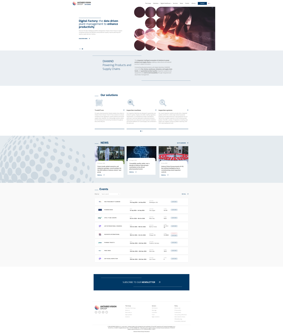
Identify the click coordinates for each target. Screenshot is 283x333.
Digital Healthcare (166, 3)
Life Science (154, 308)
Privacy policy (178, 310)
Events (187, 3)
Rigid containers (156, 317)
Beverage (154, 310)
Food (153, 314)
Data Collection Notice (180, 317)
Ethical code (177, 308)
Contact (202, 3)
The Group (148, 3)
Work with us (128, 312)
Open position (128, 314)
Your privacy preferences (181, 314)
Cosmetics (154, 312)
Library (193, 3)
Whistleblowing (178, 319)
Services (175, 3)
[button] (79, 48)
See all (184, 194)
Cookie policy (178, 312)
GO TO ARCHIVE (181, 143)
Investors (127, 317)
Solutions (155, 3)
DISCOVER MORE (83, 38)
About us (127, 310)
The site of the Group (130, 308)
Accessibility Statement (180, 321)
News (181, 3)
